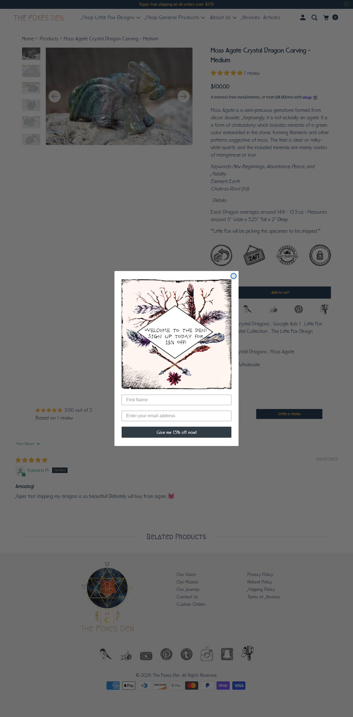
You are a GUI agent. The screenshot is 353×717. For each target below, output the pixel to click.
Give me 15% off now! (177, 432)
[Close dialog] (233, 276)
